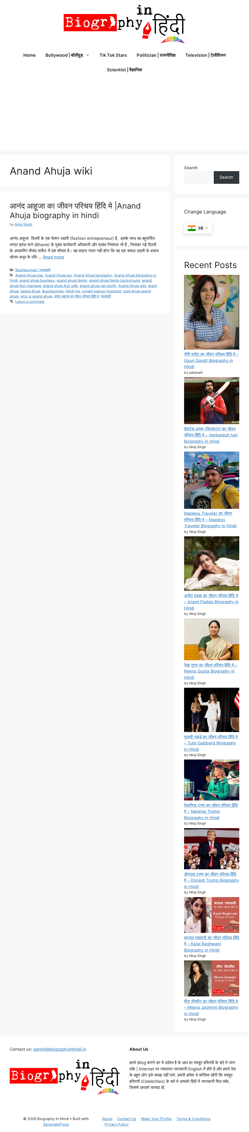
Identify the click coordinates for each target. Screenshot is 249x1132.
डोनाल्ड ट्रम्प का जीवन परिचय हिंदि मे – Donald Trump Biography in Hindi (211, 880)
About (107, 1118)
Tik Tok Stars (113, 55)
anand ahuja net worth (98, 286)
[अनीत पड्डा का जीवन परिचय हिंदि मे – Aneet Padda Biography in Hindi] (211, 564)
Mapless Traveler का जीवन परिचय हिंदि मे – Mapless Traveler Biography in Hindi (210, 519)
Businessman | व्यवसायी (32, 270)
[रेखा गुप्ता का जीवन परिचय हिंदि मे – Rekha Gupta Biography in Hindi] (211, 640)
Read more (53, 257)
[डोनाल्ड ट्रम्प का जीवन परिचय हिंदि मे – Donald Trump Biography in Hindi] (211, 849)
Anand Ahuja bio (58, 275)
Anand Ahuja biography (93, 275)
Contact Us (126, 1118)
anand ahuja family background (114, 280)
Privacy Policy (117, 1124)
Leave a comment (29, 301)
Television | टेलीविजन (205, 55)
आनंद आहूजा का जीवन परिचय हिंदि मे (76, 296)
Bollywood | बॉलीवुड (64, 55)
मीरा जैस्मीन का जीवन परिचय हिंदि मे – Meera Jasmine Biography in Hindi (211, 1007)
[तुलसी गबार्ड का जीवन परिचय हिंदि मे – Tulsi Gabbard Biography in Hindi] (211, 711)
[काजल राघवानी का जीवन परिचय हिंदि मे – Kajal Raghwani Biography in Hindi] (211, 916)
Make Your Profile (156, 1118)
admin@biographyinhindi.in (59, 1049)
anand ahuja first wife (60, 286)
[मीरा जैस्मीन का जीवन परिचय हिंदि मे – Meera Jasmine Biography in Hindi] (211, 979)
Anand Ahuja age (29, 275)
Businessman (53, 291)
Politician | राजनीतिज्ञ (156, 55)
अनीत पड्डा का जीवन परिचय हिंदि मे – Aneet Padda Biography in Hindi (211, 602)
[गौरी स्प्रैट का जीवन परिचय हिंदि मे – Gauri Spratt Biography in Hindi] (211, 313)
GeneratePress (56, 1124)
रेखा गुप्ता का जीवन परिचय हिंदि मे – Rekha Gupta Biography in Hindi (210, 671)
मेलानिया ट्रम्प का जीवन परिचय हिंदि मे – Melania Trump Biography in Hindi (211, 811)
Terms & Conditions (194, 1118)
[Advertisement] (124, 114)
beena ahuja (30, 291)
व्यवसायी (106, 296)
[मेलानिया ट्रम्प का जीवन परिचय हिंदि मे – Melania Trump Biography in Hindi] (211, 781)
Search (191, 167)
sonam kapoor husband (101, 291)
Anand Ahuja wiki (132, 286)
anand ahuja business (37, 280)
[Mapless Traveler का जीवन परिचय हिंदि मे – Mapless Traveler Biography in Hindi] (211, 481)
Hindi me (73, 291)
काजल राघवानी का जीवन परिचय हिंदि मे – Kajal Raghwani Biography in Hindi (211, 944)
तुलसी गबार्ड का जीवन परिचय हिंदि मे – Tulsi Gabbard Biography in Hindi (211, 743)
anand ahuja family (72, 280)
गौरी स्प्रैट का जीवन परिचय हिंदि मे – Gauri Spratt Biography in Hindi (211, 360)
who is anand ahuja (36, 296)
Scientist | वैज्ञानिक (124, 69)
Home (29, 55)
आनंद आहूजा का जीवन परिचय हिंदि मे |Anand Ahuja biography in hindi (75, 210)
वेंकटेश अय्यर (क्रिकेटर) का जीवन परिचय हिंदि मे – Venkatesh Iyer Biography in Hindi (211, 435)
